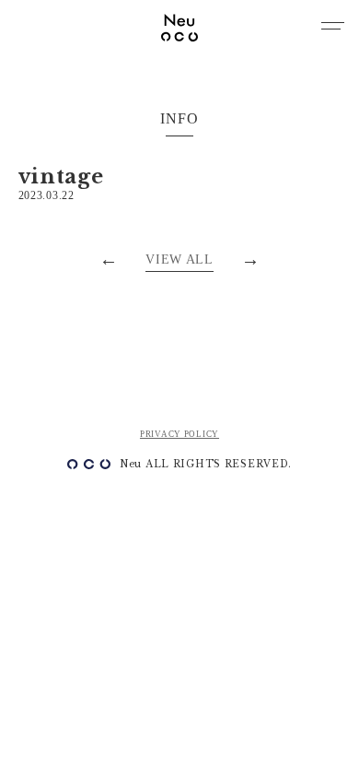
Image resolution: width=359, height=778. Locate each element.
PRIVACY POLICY (179, 434)
